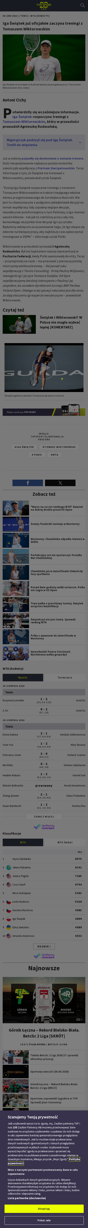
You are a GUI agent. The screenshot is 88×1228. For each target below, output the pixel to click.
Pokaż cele (44, 1220)
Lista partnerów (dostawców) (27, 1198)
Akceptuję (44, 1208)
